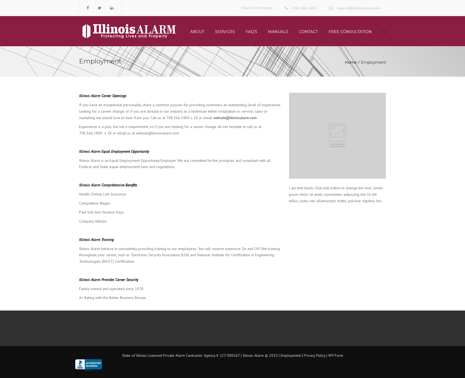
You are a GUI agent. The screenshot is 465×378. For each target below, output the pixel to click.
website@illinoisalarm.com (235, 117)
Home (351, 62)
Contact (308, 31)
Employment (290, 355)
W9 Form (335, 355)
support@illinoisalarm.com (358, 8)
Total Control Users (256, 7)
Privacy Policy (314, 355)
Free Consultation (350, 31)
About (197, 31)
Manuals (278, 31)
